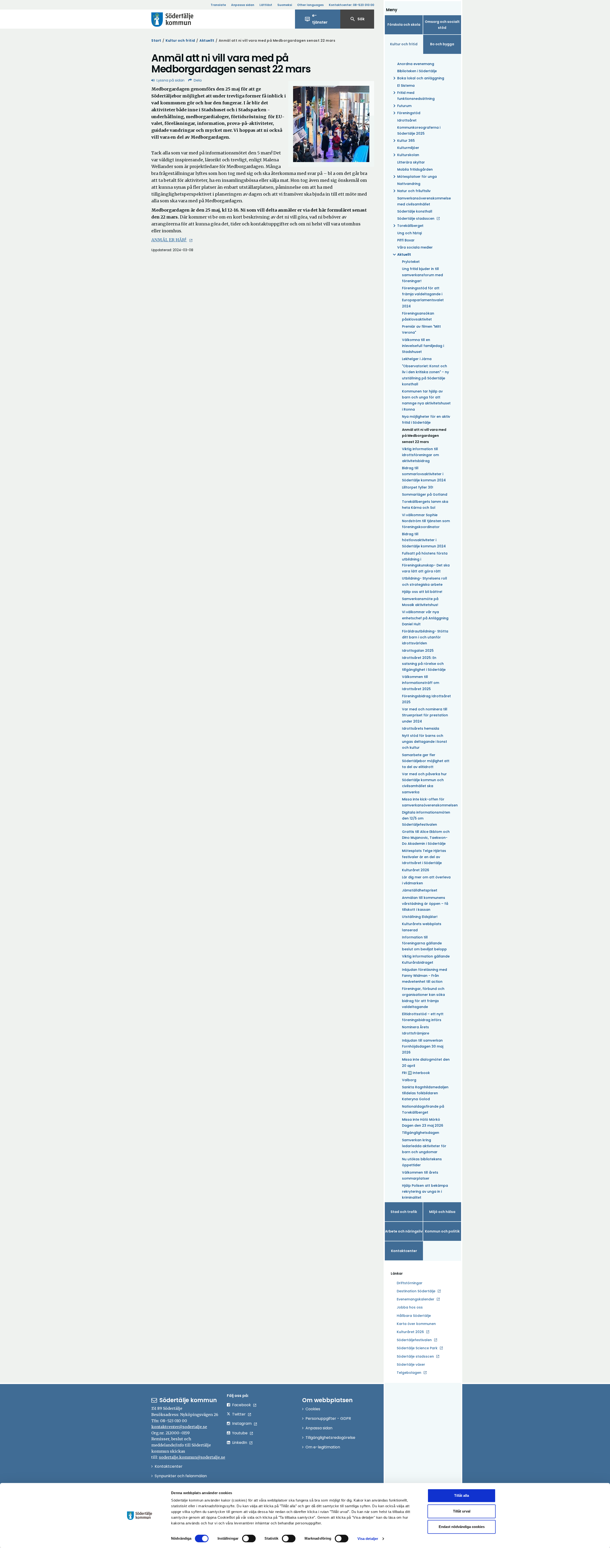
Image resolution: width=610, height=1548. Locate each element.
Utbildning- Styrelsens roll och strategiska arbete (424, 581)
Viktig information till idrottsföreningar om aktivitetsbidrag (420, 455)
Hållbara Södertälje (414, 1315)
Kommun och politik (442, 1231)
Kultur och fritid (180, 40)
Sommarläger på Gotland (424, 494)
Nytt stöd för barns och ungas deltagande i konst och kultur (424, 741)
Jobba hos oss (410, 1307)
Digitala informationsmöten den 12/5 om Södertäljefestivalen (426, 818)
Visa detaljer (367, 1539)
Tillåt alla (461, 1495)
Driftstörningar (409, 1283)
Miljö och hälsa (442, 1211)
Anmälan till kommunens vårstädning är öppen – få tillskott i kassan (425, 903)
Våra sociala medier (415, 247)
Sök (357, 19)
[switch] (249, 1538)
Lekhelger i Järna (417, 358)
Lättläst (265, 5)
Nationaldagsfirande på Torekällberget (423, 1109)
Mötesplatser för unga (414, 176)
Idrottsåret (407, 120)
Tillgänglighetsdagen (420, 1132)
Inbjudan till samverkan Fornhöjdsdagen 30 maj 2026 (422, 1046)
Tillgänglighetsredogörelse (330, 1437)
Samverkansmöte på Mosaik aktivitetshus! (420, 601)
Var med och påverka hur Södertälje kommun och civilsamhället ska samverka (424, 783)
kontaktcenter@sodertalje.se (179, 1426)
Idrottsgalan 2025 (418, 650)
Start (156, 40)
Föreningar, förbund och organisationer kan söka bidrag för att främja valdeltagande (423, 997)
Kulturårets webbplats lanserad (421, 927)
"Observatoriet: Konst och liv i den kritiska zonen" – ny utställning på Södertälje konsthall (425, 375)
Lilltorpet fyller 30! (417, 487)
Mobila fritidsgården (415, 169)
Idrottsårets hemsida (420, 728)
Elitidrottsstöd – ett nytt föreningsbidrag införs (422, 1017)
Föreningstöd (405, 113)
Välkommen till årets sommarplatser (420, 1175)
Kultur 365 (403, 140)
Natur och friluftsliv (411, 191)
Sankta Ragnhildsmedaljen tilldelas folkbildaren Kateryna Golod (425, 1093)
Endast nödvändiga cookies (462, 1527)
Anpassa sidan (242, 5)
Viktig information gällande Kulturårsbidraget (426, 959)
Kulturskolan (405, 155)
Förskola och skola (403, 24)
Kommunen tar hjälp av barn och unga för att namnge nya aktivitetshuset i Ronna (426, 400)
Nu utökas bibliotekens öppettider (422, 1162)
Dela (198, 80)
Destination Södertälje (416, 1291)
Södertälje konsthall (414, 211)
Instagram (242, 1423)
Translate (218, 5)
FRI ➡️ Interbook (416, 1072)
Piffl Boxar (406, 240)
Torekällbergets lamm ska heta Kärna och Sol (425, 504)
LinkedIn (239, 1442)
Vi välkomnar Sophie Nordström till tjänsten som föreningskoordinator (426, 521)
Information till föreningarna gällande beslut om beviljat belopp (424, 943)
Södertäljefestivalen (414, 1340)
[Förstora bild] (331, 124)
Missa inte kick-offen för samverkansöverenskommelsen (426, 802)
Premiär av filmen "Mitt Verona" (421, 329)
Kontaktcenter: (351, 5)
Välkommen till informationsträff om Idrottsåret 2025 (420, 682)
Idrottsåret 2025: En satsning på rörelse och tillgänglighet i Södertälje (424, 663)
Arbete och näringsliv (403, 1231)
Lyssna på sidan (170, 80)
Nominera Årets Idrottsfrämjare (415, 1030)
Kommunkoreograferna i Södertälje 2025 (418, 130)
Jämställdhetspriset (419, 890)
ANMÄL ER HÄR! (169, 240)
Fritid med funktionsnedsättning (413, 95)
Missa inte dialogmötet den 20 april (426, 1062)
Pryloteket (411, 261)
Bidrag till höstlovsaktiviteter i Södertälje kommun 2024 (424, 540)
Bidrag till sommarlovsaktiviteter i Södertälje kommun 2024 (424, 474)
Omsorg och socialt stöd (442, 24)
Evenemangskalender (415, 1299)
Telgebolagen (409, 1373)
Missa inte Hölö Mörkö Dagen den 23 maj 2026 (422, 1122)
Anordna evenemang (415, 63)
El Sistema (406, 85)
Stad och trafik (404, 1211)
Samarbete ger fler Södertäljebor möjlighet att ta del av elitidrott (425, 761)
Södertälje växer (411, 1364)
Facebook (241, 1405)
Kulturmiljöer (408, 147)
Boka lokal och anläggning (417, 78)
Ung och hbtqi (409, 233)
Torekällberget (407, 226)
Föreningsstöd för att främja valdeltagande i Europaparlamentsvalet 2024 (423, 297)
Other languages (310, 5)
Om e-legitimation (322, 1447)
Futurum (401, 106)
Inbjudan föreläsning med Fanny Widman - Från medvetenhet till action (424, 975)
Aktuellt (206, 40)
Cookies (312, 1409)
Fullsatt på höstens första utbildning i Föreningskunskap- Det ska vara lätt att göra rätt (426, 562)
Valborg (409, 1080)
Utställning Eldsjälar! (419, 916)
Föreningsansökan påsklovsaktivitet (418, 316)
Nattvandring (408, 183)
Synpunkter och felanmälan (181, 1476)
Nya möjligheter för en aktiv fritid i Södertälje (426, 419)
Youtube (240, 1433)
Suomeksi (284, 5)
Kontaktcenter (404, 1250)
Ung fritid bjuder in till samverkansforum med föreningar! (422, 274)
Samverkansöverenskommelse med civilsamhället (424, 201)
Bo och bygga (442, 44)
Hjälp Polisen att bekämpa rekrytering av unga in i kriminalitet (425, 1191)
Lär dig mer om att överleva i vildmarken (426, 880)
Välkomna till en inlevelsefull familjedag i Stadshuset (423, 345)
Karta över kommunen (416, 1323)
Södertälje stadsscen (415, 218)
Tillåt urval (461, 1511)
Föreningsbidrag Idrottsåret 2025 (426, 699)
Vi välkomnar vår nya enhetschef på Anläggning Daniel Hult (425, 618)
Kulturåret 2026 (415, 870)
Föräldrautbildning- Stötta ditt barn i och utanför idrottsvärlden (425, 637)
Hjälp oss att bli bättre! (422, 591)
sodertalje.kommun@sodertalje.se (192, 1457)
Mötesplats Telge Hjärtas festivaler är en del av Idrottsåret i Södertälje (424, 856)
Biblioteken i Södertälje (417, 71)
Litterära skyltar (411, 162)
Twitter (239, 1414)
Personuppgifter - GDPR (328, 1418)
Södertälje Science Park (417, 1348)
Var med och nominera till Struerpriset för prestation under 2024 (425, 715)
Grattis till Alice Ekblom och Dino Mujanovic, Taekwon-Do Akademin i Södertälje (426, 837)
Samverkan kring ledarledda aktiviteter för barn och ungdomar (424, 1146)
